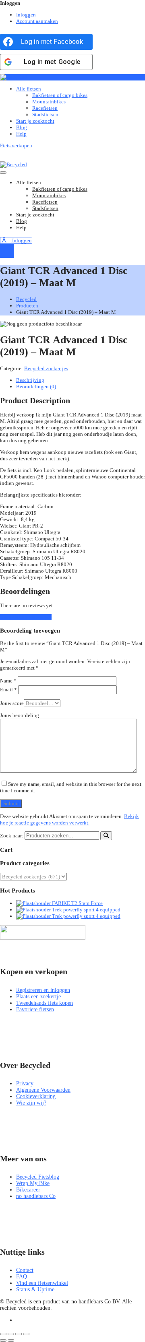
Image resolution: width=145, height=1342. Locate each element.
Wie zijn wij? (31, 1103)
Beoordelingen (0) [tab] (36, 386)
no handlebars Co (36, 1196)
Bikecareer (28, 1190)
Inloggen (26, 15)
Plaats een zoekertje (38, 997)
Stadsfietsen (45, 114)
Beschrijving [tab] (30, 380)
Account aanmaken (37, 21)
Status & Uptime (35, 1289)
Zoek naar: (11, 836)
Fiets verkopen (16, 145)
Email (8, 689)
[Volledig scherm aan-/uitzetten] (11, 1334)
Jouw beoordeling (19, 715)
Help (21, 134)
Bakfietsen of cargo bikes (59, 95)
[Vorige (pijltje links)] (3, 1340)
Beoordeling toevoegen (26, 617)
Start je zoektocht (35, 121)
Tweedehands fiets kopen (44, 1003)
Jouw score (12, 703)
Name (8, 681)
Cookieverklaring (36, 1096)
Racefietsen (45, 108)
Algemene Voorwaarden (43, 1090)
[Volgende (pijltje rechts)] (11, 1340)
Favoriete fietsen (35, 1009)
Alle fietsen (28, 89)
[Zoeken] (106, 835)
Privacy (24, 1083)
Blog (21, 127)
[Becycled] (13, 77)
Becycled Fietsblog (37, 1177)
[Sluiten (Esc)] (26, 1334)
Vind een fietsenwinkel (42, 1283)
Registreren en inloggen (43, 990)
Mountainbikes (49, 102)
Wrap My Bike (33, 1183)
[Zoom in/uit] (3, 1334)
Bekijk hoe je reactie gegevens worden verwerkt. (69, 819)
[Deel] (18, 1334)
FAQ (21, 1277)
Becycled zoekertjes (46, 368)
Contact (24, 1270)
